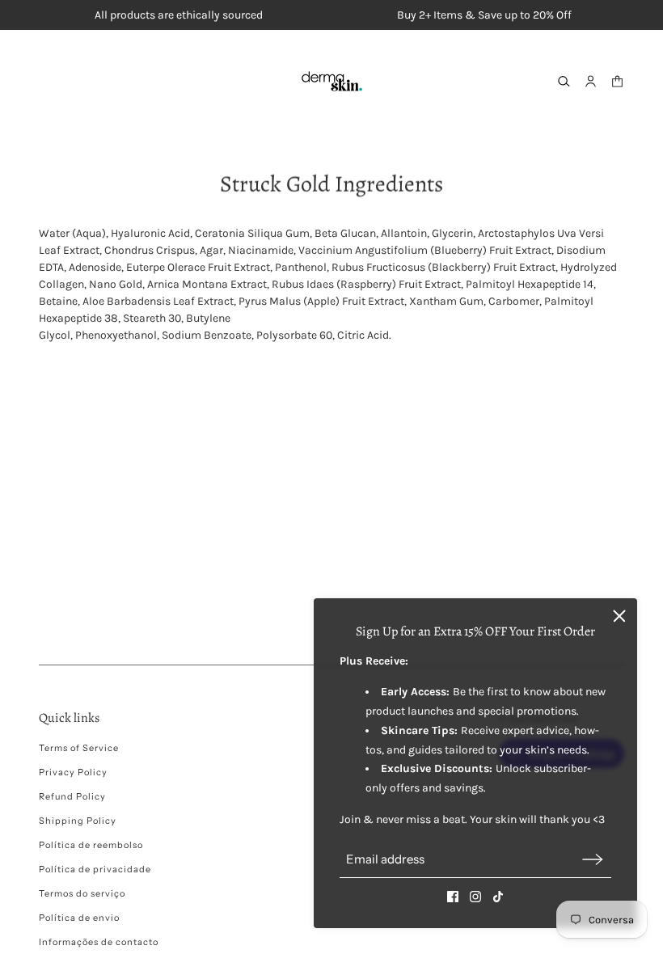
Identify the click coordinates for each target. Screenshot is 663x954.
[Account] (591, 81)
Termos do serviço (82, 893)
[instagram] (475, 896)
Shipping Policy (77, 820)
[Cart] (617, 81)
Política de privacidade (95, 869)
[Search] (564, 81)
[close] (619, 616)
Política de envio (79, 917)
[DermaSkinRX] (331, 81)
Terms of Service (79, 747)
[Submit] (592, 859)
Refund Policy (72, 796)
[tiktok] (498, 896)
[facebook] (453, 896)
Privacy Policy (73, 772)
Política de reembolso (91, 845)
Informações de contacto (98, 942)
